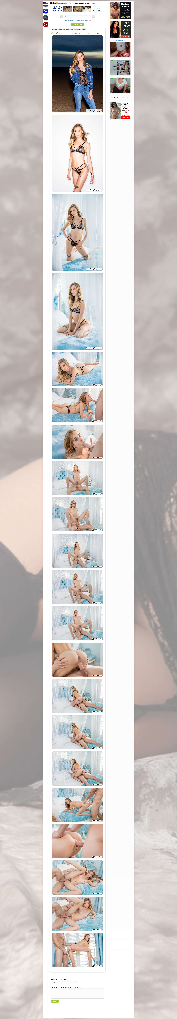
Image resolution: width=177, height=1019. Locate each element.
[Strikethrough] (59, 987)
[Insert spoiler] (80, 987)
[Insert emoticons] (68, 987)
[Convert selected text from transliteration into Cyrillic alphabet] (77, 987)
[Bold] (53, 987)
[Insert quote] (75, 987)
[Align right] (66, 987)
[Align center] (64, 987)
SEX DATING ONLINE (77, 24)
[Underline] (57, 987)
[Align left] (61, 987)
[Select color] (70, 987)
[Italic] (55, 987)
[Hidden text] (73, 987)
